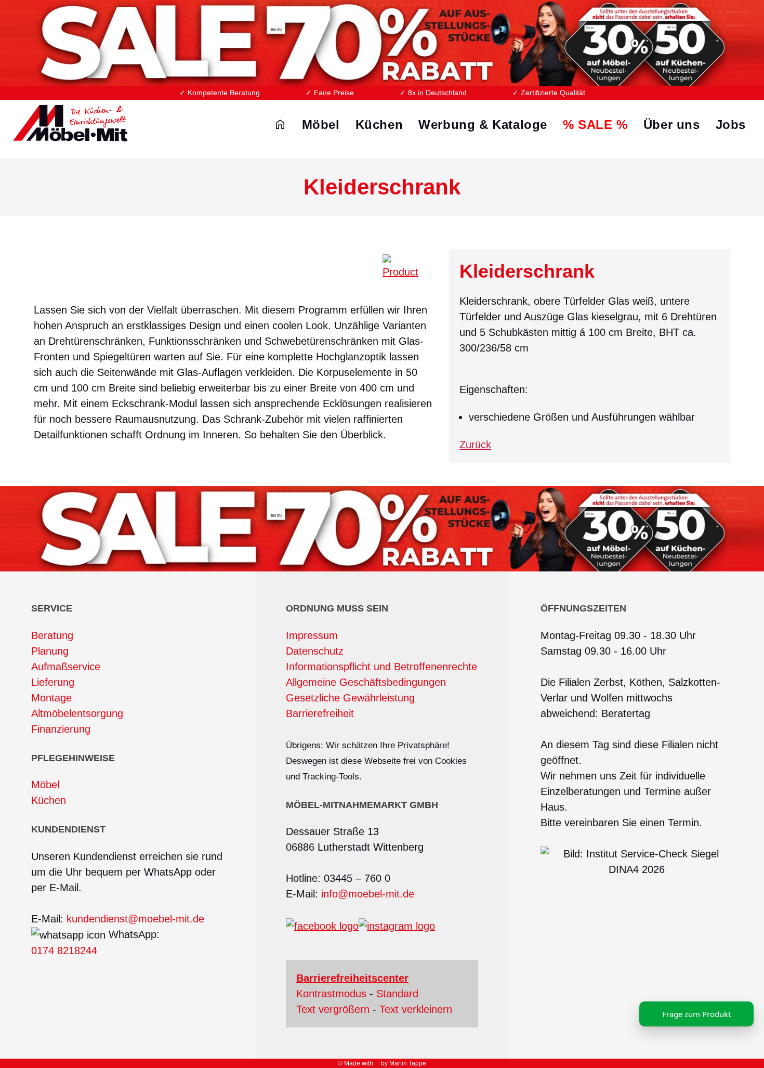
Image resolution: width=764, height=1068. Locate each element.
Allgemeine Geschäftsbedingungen (366, 682)
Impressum (312, 635)
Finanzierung (60, 729)
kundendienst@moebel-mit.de (135, 918)
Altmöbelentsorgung (77, 713)
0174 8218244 (64, 950)
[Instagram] (397, 925)
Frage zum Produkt (696, 1014)
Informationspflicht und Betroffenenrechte (381, 666)
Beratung (52, 635)
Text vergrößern (333, 1009)
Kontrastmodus (331, 993)
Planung (50, 651)
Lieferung (52, 682)
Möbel (45, 784)
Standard (397, 993)
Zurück (475, 444)
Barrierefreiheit (320, 713)
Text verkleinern (415, 1009)
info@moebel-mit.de (367, 894)
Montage (51, 698)
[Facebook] (322, 925)
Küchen (48, 800)
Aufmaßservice (65, 666)
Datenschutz (315, 651)
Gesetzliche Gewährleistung (350, 698)
